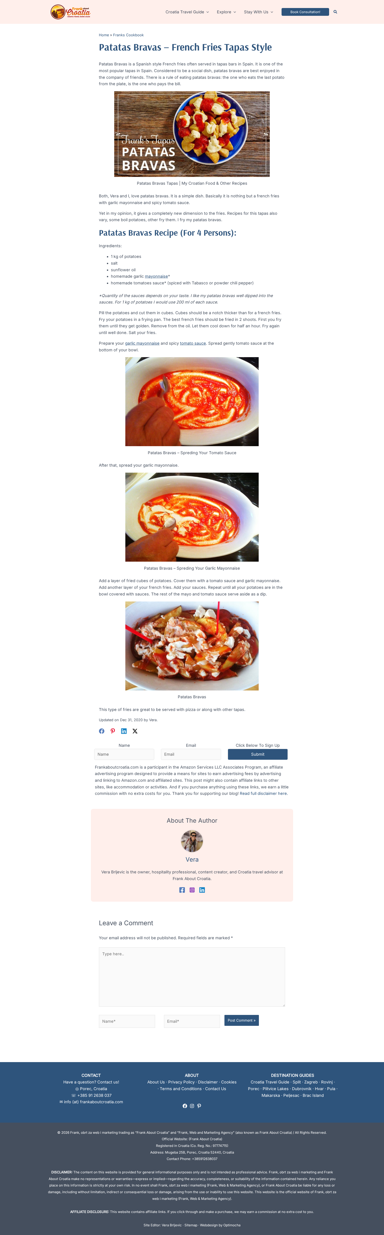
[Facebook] (101, 731)
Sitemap (190, 1225)
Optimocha (231, 1225)
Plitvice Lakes (276, 1088)
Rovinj (327, 1082)
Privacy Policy (181, 1082)
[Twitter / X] (135, 731)
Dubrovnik (302, 1088)
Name (124, 745)
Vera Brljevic (172, 1225)
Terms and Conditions (181, 1088)
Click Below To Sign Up (258, 745)
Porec (253, 1088)
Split (297, 1082)
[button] (206, 12)
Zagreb (311, 1082)
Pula (331, 1088)
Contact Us (215, 1088)
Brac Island (313, 1095)
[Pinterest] (113, 731)
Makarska (271, 1095)
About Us (156, 1082)
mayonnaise (156, 276)
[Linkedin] (124, 731)
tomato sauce (193, 343)
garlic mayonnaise (142, 343)
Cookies (229, 1082)
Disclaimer (208, 1082)
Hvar (319, 1088)
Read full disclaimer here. (264, 793)
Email (191, 745)
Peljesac (291, 1095)
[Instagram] (192, 890)
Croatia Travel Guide (270, 1082)
